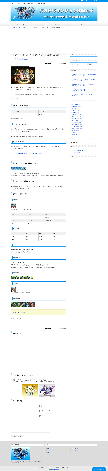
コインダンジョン (76, 110)
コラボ (29, 24)
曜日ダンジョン (75, 130)
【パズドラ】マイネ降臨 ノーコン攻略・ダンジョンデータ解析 (84, 95)
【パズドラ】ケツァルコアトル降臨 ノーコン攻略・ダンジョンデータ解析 (84, 80)
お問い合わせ (74, 450)
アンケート (75, 24)
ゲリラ (36, 24)
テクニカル (57, 24)
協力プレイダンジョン (77, 128)
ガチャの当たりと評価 (77, 106)
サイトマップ (50, 448)
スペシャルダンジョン (77, 114)
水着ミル (55, 146)
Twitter (48, 450)
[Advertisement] (54, 41)
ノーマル (49, 24)
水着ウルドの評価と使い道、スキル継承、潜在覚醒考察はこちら (29, 153)
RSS (48, 452)
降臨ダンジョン (75, 134)
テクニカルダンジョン (77, 118)
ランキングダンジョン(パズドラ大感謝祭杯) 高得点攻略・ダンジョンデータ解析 (84, 85)
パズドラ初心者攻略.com (77, 150)
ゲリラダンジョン (76, 108)
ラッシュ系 (66, 24)
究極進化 (74, 132)
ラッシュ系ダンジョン (77, 124)
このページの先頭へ (99, 469)
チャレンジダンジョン (77, 116)
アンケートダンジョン (77, 104)
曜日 (42, 24)
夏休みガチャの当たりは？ (23, 312)
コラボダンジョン (76, 112)
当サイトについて (75, 448)
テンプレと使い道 (23, 59)
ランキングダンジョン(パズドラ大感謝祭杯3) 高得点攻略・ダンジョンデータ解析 (84, 75)
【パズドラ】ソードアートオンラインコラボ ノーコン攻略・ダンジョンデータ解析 (84, 90)
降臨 (23, 24)
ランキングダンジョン (77, 126)
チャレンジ (83, 24)
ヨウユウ (50, 146)
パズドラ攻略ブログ (76, 152)
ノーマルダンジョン (76, 122)
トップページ (15, 24)
